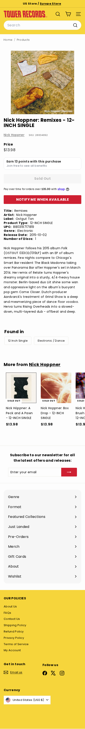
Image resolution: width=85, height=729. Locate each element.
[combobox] (42, 25)
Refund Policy (14, 631)
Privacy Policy (14, 638)
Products (23, 40)
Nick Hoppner (14, 135)
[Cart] (68, 14)
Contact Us (12, 619)
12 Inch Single (18, 340)
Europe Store (50, 4)
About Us (10, 606)
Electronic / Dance (51, 340)
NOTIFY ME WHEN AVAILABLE (42, 199)
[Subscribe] (69, 472)
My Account (12, 650)
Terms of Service (16, 644)
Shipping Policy (15, 625)
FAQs (7, 613)
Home (7, 40)
